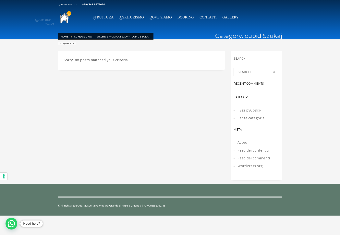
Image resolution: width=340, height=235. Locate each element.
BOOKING (185, 17)
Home (64, 36)
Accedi (242, 142)
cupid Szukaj (83, 36)
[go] (274, 72)
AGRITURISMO (131, 17)
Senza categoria (250, 118)
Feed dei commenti (253, 158)
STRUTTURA (103, 17)
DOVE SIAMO (161, 17)
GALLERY (230, 17)
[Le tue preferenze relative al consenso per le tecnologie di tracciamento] (3, 176)
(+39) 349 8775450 (93, 4)
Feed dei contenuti (253, 150)
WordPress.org (250, 166)
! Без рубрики (249, 110)
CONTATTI (208, 17)
